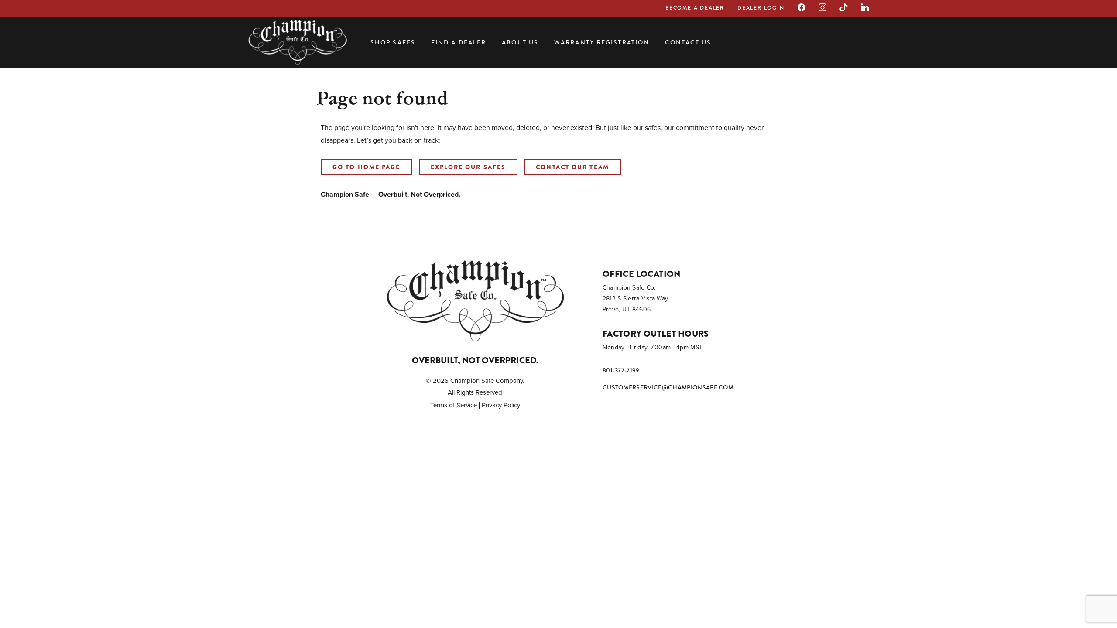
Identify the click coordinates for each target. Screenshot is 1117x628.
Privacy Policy (501, 405)
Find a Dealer (458, 42)
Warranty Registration (601, 42)
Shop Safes (392, 42)
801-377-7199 (621, 370)
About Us (520, 42)
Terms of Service (453, 405)
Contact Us (688, 42)
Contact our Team (572, 167)
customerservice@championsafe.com (668, 387)
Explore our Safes (468, 167)
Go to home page (366, 167)
